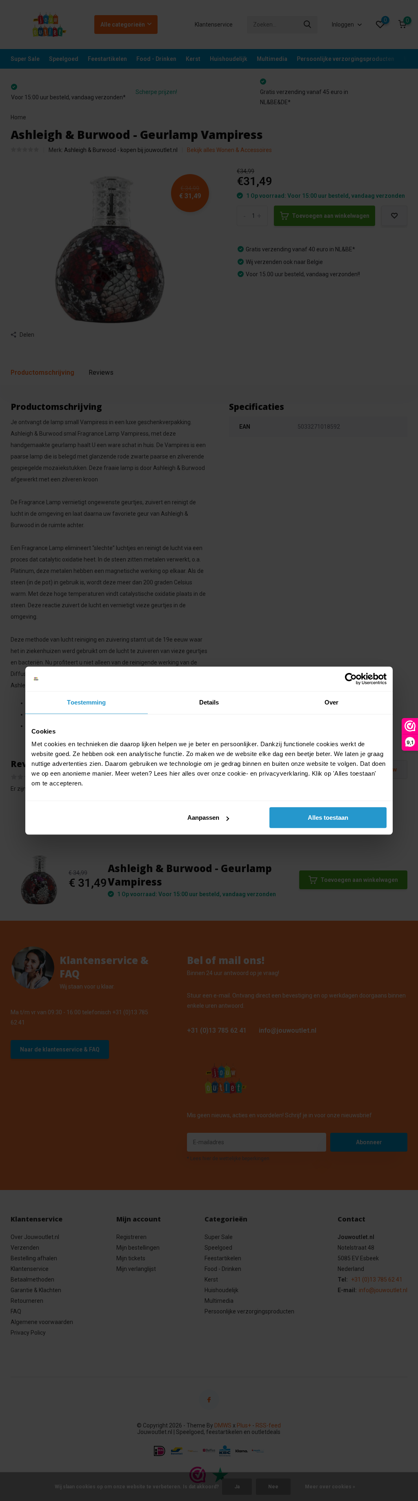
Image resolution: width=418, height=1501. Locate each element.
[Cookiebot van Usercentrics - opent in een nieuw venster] (351, 679)
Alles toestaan (328, 817)
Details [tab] (209, 702)
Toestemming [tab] (86, 702)
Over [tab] (331, 702)
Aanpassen (203, 817)
